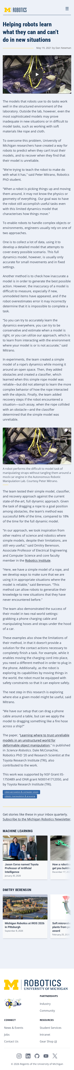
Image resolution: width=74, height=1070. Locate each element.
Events (19, 1028)
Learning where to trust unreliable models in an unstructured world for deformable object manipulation (36, 740)
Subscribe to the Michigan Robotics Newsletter (36, 819)
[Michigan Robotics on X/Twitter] (55, 1056)
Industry (45, 1004)
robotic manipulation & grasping (19, 796)
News (7, 1028)
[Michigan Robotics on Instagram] (19, 1056)
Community (47, 1011)
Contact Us (11, 1041)
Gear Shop (47, 1041)
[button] (37, 74)
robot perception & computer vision (21, 792)
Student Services (50, 1028)
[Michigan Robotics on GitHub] (37, 1056)
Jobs (7, 1034)
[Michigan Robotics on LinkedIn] (28, 1056)
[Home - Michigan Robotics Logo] (15, 10)
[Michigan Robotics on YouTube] (46, 1056)
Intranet (45, 1034)
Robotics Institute (37, 560)
